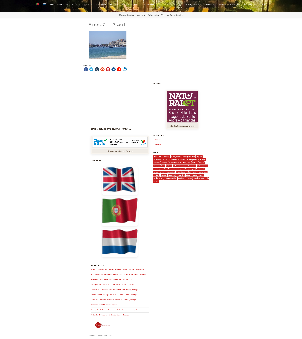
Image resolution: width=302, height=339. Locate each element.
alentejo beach (176, 157)
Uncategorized (134, 15)
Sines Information (150, 15)
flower (201, 163)
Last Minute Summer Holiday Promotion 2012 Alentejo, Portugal (113, 300)
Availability (161, 4)
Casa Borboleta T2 (117, 4)
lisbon (189, 172)
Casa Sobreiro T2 (148, 4)
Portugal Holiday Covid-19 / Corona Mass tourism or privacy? (112, 284)
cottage (194, 163)
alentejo (167, 157)
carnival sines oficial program (179, 163)
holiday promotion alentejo (163, 169)
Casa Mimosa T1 (101, 4)
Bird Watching (210, 4)
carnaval (157, 163)
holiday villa (200, 169)
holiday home (178, 166)
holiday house (202, 166)
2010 (155, 157)
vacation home (199, 178)
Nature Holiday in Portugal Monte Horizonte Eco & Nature (111, 279)
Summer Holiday (171, 178)
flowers (156, 166)
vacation (189, 178)
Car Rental (253, 4)
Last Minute (180, 172)
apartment (157, 160)
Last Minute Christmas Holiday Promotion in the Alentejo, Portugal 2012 (116, 290)
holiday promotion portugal (184, 169)
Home (122, 15)
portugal (157, 175)
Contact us (234, 4)
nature (195, 172)
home (156, 172)
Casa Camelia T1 (71, 4)
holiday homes (190, 166)
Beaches (158, 139)
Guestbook (223, 4)
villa (207, 178)
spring (201, 175)
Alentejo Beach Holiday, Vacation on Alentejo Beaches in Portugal (114, 310)
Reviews (263, 4)
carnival (164, 163)
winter (156, 181)
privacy (164, 175)
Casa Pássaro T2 (132, 4)
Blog (244, 4)
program (171, 175)
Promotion (181, 175)
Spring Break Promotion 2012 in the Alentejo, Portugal (110, 315)
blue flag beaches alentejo (196, 160)
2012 (160, 157)
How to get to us (176, 4)
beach (165, 160)
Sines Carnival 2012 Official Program (104, 305)
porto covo (203, 172)
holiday (169, 166)
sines (195, 175)
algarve (199, 157)
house (162, 172)
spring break (158, 178)
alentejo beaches (189, 157)
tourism (181, 178)
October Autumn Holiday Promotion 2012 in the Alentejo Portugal (114, 295)
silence (188, 175)
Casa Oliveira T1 (86, 4)
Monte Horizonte (56, 4)
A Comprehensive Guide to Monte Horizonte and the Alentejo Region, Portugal (118, 274)
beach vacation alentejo (177, 160)
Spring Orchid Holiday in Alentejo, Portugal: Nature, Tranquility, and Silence (117, 269)
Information (159, 144)
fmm (163, 166)
